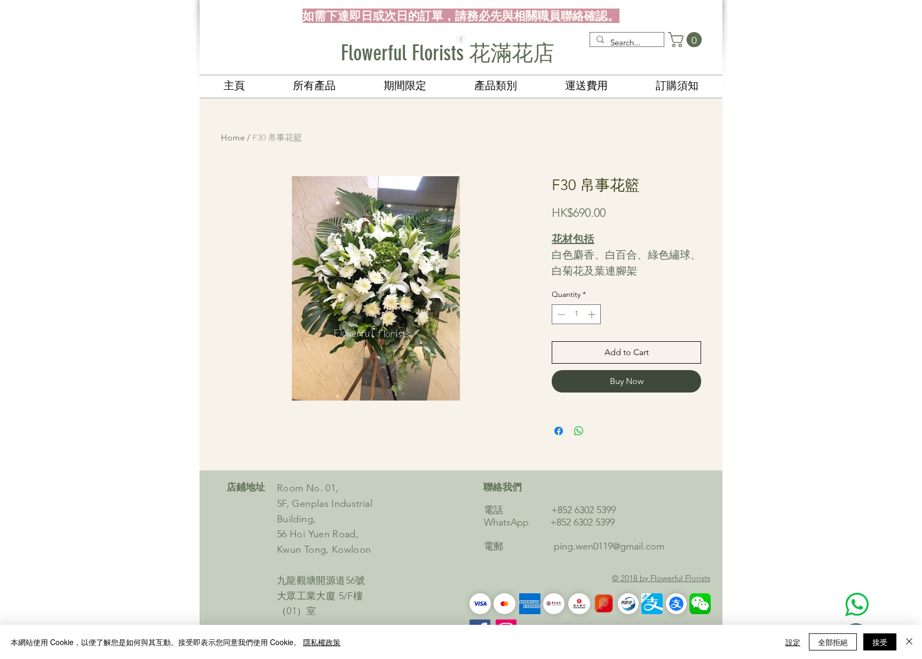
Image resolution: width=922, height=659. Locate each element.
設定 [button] (792, 642)
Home (233, 137)
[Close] (909, 641)
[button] (686, 40)
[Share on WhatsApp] (579, 431)
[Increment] (592, 314)
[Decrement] (560, 314)
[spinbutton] (576, 314)
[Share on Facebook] (558, 431)
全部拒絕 (833, 642)
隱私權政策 (321, 642)
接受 (879, 642)
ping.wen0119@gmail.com (609, 546)
